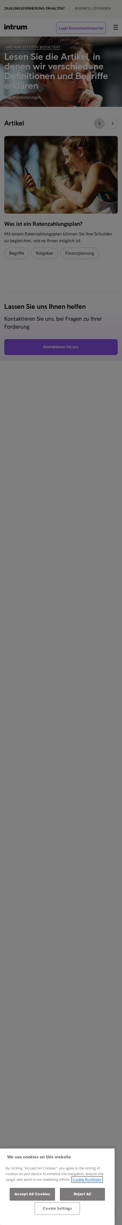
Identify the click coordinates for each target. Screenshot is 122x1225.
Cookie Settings (57, 1208)
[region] (57, 1187)
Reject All (82, 1194)
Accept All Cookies (32, 1194)
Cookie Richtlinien (87, 1179)
